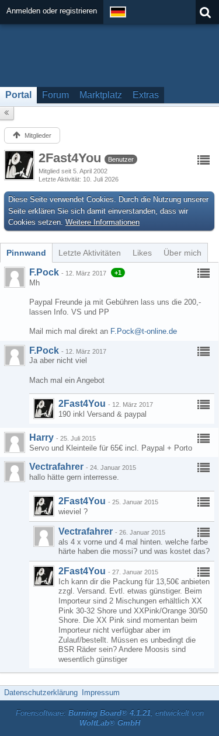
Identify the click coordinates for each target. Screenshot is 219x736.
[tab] (26, 253)
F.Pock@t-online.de (143, 331)
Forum (55, 95)
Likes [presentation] (142, 252)
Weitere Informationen (102, 222)
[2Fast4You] (43, 408)
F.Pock (44, 272)
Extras (146, 95)
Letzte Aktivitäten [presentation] (89, 252)
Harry (41, 437)
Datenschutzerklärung (41, 692)
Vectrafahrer (56, 467)
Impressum (101, 692)
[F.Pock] (14, 277)
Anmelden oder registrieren (51, 10)
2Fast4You (82, 404)
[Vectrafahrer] (14, 471)
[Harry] (14, 442)
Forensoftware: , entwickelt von (110, 718)
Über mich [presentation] (182, 252)
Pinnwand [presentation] (26, 252)
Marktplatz (100, 95)
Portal (18, 95)
